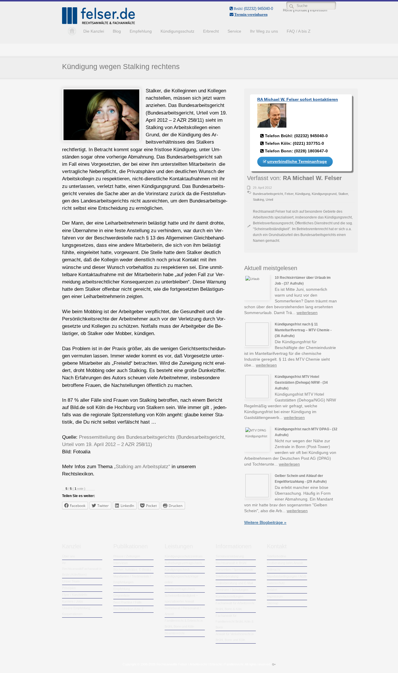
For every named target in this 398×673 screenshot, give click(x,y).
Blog (117, 31)
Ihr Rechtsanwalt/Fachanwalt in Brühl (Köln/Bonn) (82, 568)
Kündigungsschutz (177, 31)
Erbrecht (211, 31)
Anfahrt (272, 589)
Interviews (120, 563)
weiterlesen (307, 312)
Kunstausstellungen (229, 596)
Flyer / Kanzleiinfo (74, 594)
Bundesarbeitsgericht (268, 193)
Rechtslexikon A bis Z (128, 609)
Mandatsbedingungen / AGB (286, 576)
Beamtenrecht (174, 633)
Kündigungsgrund (324, 193)
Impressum (275, 596)
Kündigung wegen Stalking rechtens (121, 66)
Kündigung (302, 193)
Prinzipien (69, 588)
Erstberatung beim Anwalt (285, 563)
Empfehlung (141, 31)
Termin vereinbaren (250, 14)
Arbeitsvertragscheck (180, 589)
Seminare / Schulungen (232, 589)
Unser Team (71, 581)
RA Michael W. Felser (312, 178)
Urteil (269, 199)
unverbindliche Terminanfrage (297, 161)
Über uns (68, 556)
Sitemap (272, 603)
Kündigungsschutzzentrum (183, 556)
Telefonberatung (227, 576)
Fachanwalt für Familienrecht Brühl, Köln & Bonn (234, 621)
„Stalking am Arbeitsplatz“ (142, 466)
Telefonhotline (276, 556)
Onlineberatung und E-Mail (234, 583)
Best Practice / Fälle (127, 602)
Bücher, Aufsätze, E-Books (132, 569)
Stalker (343, 193)
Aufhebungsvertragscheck (183, 563)
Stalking (258, 199)
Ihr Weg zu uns (264, 31)
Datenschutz (276, 583)
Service (234, 31)
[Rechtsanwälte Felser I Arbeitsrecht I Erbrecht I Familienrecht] (98, 23)
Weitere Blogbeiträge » (265, 522)
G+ (274, 664)
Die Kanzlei (93, 31)
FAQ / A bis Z (299, 31)
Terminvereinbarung (230, 556)
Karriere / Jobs (72, 601)
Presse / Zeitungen (126, 556)
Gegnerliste (121, 595)
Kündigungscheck (177, 569)
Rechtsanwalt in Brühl (231, 563)
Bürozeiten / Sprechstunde (234, 569)
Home (70, 31)
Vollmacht (273, 569)
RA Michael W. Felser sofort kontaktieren (297, 99)
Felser (289, 193)
